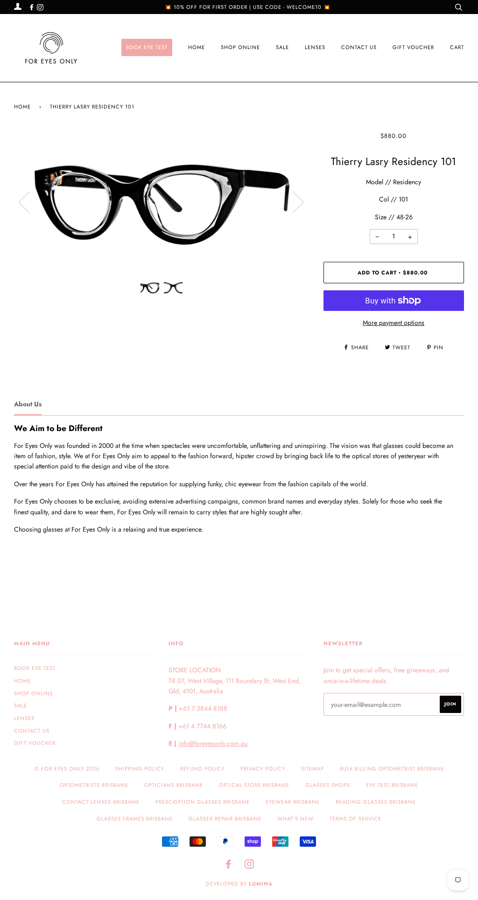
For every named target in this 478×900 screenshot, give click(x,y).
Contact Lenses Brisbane (101, 802)
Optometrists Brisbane (94, 785)
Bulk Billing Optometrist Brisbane (392, 768)
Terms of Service (355, 818)
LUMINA (261, 883)
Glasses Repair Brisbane (225, 818)
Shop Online (240, 47)
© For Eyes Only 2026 (67, 768)
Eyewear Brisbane (293, 802)
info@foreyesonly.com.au (212, 743)
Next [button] (292, 201)
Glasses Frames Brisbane (135, 818)
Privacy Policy (262, 768)
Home (196, 47)
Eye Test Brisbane (392, 785)
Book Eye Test (147, 47)
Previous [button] (30, 201)
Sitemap (312, 768)
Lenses (315, 47)
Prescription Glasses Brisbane (202, 802)
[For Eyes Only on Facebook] (32, 7)
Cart (457, 47)
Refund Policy (202, 768)
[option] (161, 201)
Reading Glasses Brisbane (376, 802)
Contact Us (359, 47)
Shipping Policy (139, 768)
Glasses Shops (327, 785)
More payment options (393, 322)
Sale (282, 47)
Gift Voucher (413, 47)
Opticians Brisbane (173, 785)
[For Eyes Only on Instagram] (40, 7)
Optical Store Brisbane (254, 785)
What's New (295, 818)
